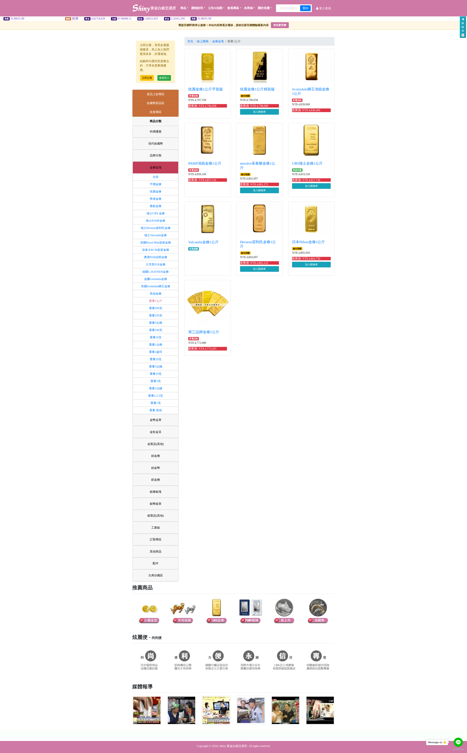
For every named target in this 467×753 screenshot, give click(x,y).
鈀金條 (155, 479)
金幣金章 (155, 419)
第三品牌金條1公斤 (203, 332)
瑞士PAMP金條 (155, 220)
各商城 (248, 7)
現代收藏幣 (155, 143)
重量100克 (155, 330)
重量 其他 (155, 410)
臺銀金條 (155, 206)
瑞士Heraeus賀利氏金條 (156, 227)
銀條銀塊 (155, 491)
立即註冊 (147, 78)
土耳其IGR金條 (155, 264)
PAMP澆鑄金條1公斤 (204, 163)
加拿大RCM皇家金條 (155, 249)
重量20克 (155, 359)
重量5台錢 (155, 366)
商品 (183, 7)
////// (112, 18)
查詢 (305, 8)
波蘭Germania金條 (155, 279)
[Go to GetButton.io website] (458, 749)
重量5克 (155, 381)
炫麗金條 (155, 191)
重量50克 (155, 337)
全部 (156, 176)
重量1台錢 (155, 388)
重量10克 (155, 373)
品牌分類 (155, 155)
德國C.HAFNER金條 (155, 271)
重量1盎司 (155, 351)
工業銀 (155, 527)
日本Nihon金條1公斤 (308, 242)
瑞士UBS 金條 (155, 213)
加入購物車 (259, 111)
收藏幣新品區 (155, 103)
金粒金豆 (155, 431)
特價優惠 (155, 131)
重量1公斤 (155, 300)
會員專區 (233, 7)
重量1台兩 (155, 344)
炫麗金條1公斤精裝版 (257, 89)
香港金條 (155, 198)
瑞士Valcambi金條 (155, 235)
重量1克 (155, 402)
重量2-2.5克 (155, 395)
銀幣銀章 (155, 503)
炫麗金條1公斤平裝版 (205, 89)
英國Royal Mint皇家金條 (155, 242)
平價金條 (155, 184)
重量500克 (155, 308)
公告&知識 (215, 7)
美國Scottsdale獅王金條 (155, 286)
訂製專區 (155, 539)
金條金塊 (155, 167)
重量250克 (155, 315)
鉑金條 (155, 455)
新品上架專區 (155, 94)
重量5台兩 (155, 322)
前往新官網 (279, 25)
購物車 (463, 29)
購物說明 (197, 7)
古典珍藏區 (155, 575)
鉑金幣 (155, 467)
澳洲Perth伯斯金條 (155, 257)
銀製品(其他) (155, 515)
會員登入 (164, 78)
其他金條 (155, 293)
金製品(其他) (155, 443)
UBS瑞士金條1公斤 (307, 163)
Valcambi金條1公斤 (203, 242)
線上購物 (203, 41)
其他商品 (155, 551)
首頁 (190, 41)
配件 (156, 563)
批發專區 (155, 112)
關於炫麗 (264, 7)
